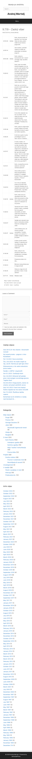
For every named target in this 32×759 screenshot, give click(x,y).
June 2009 (6, 682)
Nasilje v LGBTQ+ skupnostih (12, 371)
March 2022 (7, 509)
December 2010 (8, 674)
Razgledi (8, 435)
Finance (8, 420)
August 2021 (7, 526)
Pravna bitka (11, 452)
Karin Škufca (9, 440)
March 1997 (7, 710)
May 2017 (6, 600)
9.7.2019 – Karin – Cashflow (11, 285)
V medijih (6, 467)
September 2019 (8, 572)
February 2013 (8, 656)
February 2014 (8, 649)
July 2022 (6, 501)
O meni (5, 437)
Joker (7, 425)
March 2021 (7, 534)
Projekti (5, 455)
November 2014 (8, 636)
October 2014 (7, 638)
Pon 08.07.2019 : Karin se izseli (12, 282)
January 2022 (7, 514)
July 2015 (6, 615)
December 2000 (8, 692)
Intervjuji (8, 472)
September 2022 (8, 496)
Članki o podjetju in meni (13, 470)
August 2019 (7, 575)
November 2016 (8, 605)
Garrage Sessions (11, 422)
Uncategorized (8, 465)
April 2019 (6, 585)
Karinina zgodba (12, 445)
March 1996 (7, 730)
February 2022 (8, 511)
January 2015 (7, 631)
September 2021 (8, 524)
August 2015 (7, 613)
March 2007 (7, 687)
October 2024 (7, 491)
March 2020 (7, 557)
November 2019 (8, 567)
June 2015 (6, 618)
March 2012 (7, 659)
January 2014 (7, 651)
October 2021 (7, 521)
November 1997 (8, 694)
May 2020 (6, 552)
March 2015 (7, 626)
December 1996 (8, 717)
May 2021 (6, 529)
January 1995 (7, 740)
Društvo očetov (10, 457)
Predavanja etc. (10, 475)
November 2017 (8, 593)
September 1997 (8, 697)
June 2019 (6, 580)
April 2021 (6, 532)
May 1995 (6, 735)
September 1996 (8, 720)
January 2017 (7, 603)
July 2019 (6, 577)
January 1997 (7, 715)
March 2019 (7, 588)
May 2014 (6, 643)
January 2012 (7, 664)
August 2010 (7, 677)
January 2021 (7, 539)
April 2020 (6, 554)
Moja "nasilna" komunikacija (11, 280)
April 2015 (6, 623)
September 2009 (9, 679)
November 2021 (8, 519)
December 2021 (8, 516)
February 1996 (8, 732)
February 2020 (8, 559)
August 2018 (7, 590)
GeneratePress (16, 756)
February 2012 (8, 661)
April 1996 (6, 727)
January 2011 (7, 671)
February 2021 (8, 537)
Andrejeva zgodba (13, 442)
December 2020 (8, 542)
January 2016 (7, 608)
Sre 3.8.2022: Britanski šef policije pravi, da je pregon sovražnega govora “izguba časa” (16, 378)
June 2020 (6, 549)
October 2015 (7, 610)
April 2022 (6, 506)
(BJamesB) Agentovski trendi (17, 427)
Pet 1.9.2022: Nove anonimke (13, 359)
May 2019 (6, 582)
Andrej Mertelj (16, 13)
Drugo (7, 417)
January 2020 (7, 562)
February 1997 (8, 712)
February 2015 (8, 628)
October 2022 (7, 493)
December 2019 (8, 565)
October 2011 (7, 666)
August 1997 (7, 699)
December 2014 (8, 633)
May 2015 (6, 621)
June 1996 (6, 722)
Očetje (7, 432)
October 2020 (7, 544)
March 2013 (7, 654)
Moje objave (7, 415)
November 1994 (8, 743)
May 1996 (6, 725)
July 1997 (6, 702)
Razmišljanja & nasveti (14, 462)
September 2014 (8, 641)
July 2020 (6, 547)
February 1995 (8, 738)
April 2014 (6, 646)
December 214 (8, 745)
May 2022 (6, 504)
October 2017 (7, 595)
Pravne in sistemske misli (15, 460)
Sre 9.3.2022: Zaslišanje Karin (13, 373)
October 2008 (7, 684)
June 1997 (6, 705)
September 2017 (8, 598)
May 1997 (6, 707)
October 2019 (7, 570)
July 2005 (6, 689)
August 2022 (7, 498)
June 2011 (6, 669)
